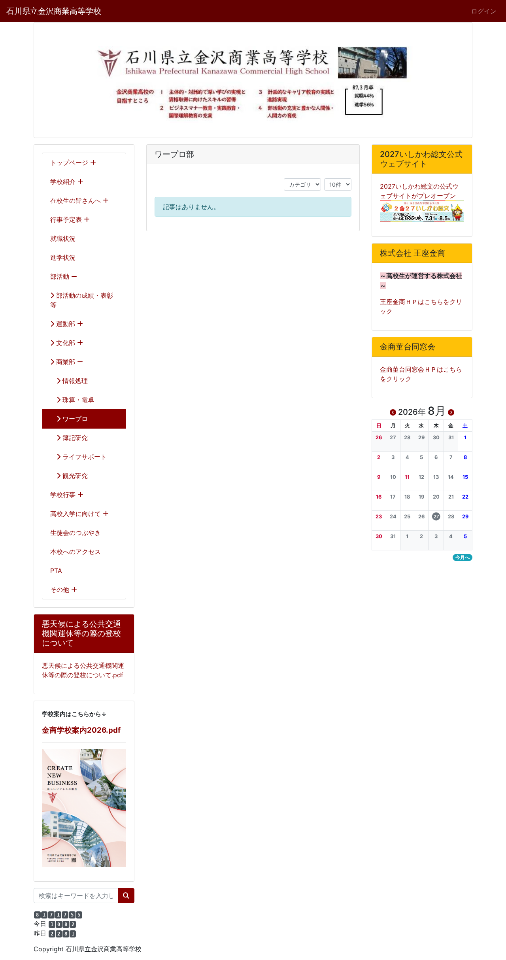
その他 (60, 589)
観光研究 (74, 476)
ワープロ (74, 419)
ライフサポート (83, 457)
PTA (56, 570)
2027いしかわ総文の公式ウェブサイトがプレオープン (419, 191)
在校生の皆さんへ (76, 200)
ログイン (484, 11)
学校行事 (63, 495)
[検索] (126, 895)
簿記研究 (74, 438)
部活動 (60, 276)
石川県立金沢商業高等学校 (53, 11)
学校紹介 (63, 181)
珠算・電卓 (77, 400)
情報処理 (74, 381)
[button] (379, 437)
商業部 (65, 362)
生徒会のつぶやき (75, 533)
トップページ (70, 162)
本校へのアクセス (75, 552)
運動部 (65, 324)
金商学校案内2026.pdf (81, 730)
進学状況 (63, 257)
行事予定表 (67, 219)
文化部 (65, 343)
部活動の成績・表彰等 (81, 300)
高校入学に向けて (76, 514)
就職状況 (63, 238)
